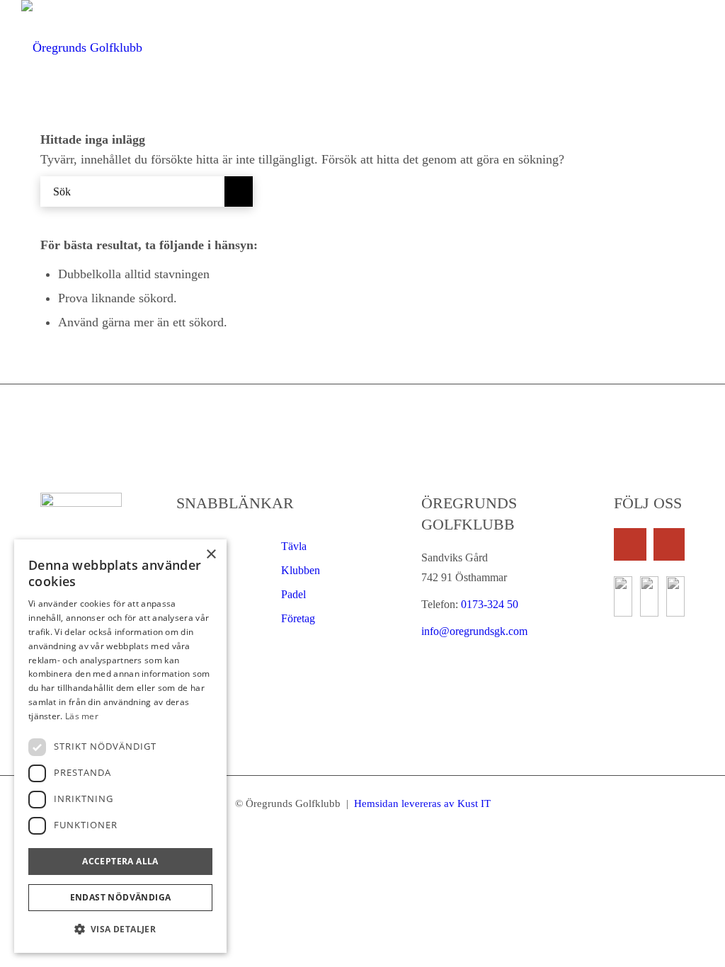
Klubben (300, 570)
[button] (120, 929)
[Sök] (696, 48)
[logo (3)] (81, 48)
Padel (293, 594)
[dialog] (120, 746)
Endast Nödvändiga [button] (120, 897)
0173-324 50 (488, 604)
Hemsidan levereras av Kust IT (421, 803)
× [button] (210, 554)
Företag (298, 618)
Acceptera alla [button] (120, 861)
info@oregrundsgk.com (474, 631)
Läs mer (81, 716)
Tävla (294, 546)
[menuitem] (216, 48)
